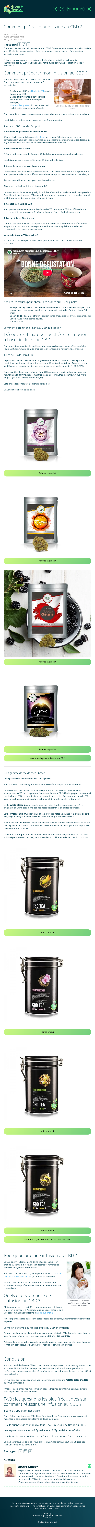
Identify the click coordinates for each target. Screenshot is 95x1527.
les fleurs (40, 137)
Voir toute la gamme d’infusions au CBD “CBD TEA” (47, 1239)
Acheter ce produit (47, 473)
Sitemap (47, 1513)
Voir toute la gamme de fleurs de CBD (47, 758)
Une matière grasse (19, 105)
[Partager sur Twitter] (24, 43)
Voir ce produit (47, 932)
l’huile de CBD (38, 91)
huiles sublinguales (46, 1312)
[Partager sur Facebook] (19, 43)
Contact (47, 1517)
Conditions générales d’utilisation (47, 1515)
